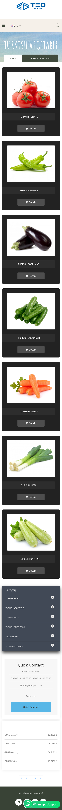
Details (32, 128)
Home (13, 58)
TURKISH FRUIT (29, 598)
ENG (16, 25)
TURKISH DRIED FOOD (29, 626)
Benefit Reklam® (34, 793)
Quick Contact (31, 706)
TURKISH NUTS (29, 617)
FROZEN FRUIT (29, 636)
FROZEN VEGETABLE (29, 646)
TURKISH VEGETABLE (29, 607)
